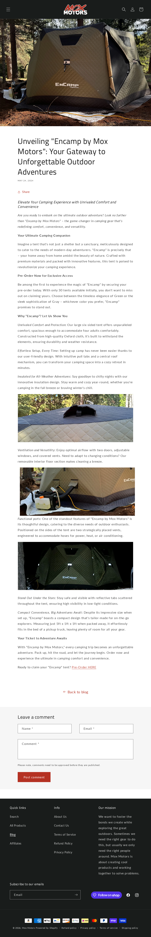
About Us (60, 816)
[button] (8, 9)
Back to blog (78, 692)
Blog (13, 834)
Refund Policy (63, 843)
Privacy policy (88, 928)
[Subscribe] (76, 894)
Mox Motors (28, 928)
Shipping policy (130, 928)
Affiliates (15, 843)
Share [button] (26, 192)
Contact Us (61, 825)
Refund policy (69, 928)
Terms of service (109, 928)
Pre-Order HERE (84, 667)
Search (14, 816)
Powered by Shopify (47, 928)
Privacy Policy (63, 852)
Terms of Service (65, 834)
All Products (18, 825)
